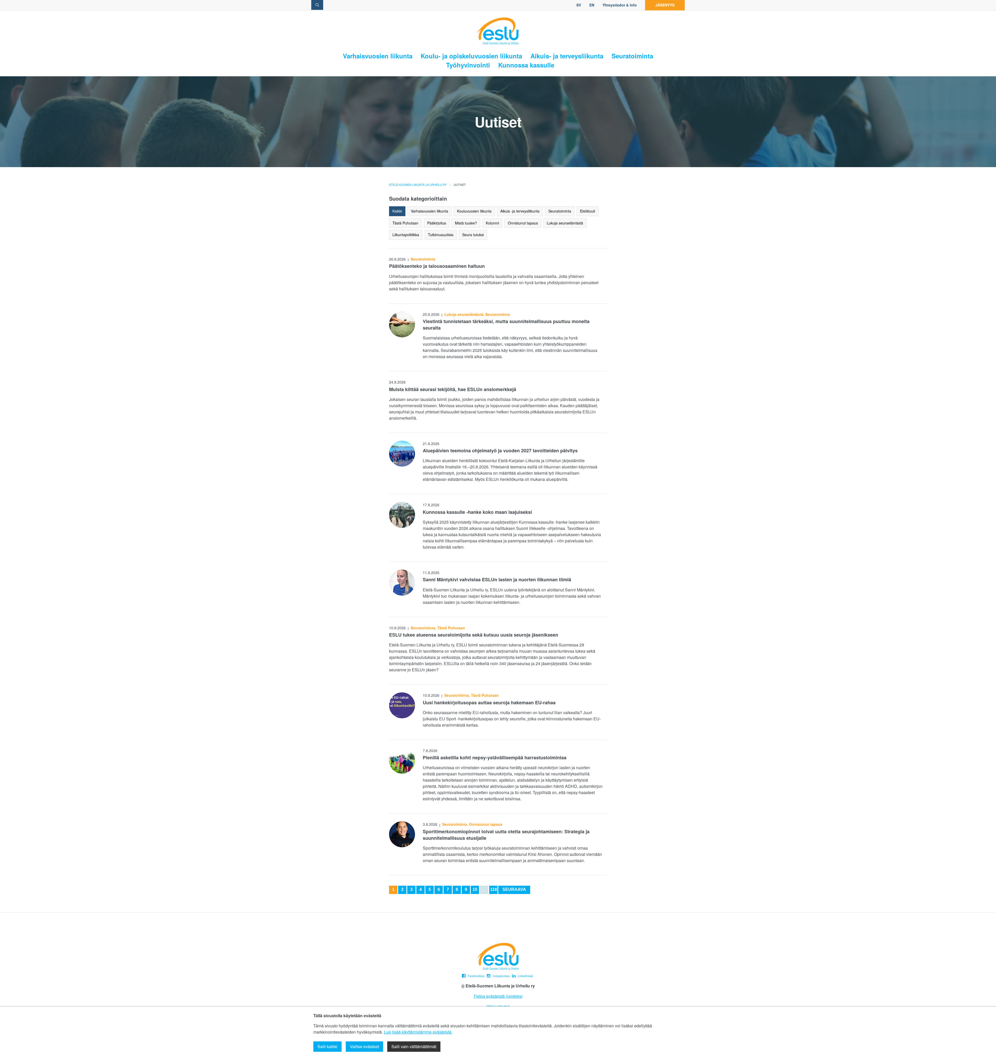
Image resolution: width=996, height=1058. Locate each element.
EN (591, 5)
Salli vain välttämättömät (413, 1046)
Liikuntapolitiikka (405, 234)
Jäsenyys (664, 5)
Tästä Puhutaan (405, 223)
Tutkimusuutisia (440, 234)
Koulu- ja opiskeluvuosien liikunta (471, 56)
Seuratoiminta (632, 56)
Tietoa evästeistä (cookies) (498, 996)
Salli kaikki (327, 1046)
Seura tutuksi (473, 234)
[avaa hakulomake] (317, 5)
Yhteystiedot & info (620, 5)
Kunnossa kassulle (526, 65)
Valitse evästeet (364, 1046)
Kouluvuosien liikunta (474, 211)
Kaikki (397, 211)
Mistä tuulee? (466, 223)
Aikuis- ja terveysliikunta (566, 56)
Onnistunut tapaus (523, 223)
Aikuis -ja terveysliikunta (520, 211)
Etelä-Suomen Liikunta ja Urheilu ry (418, 184)
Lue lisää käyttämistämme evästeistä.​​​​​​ (418, 1032)
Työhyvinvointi (468, 65)
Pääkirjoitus (436, 223)
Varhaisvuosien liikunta (377, 56)
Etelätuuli (587, 211)
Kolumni (492, 223)
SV (578, 5)
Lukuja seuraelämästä (565, 223)
